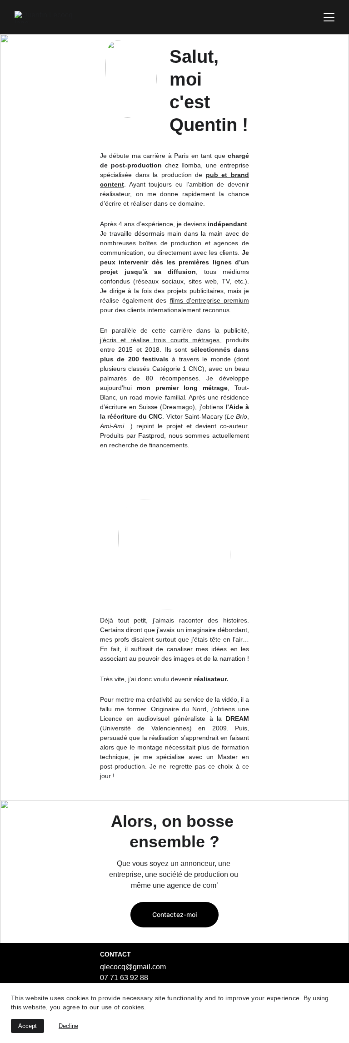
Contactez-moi (174, 914)
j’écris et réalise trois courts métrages (160, 340)
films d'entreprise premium (209, 300)
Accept (27, 1026)
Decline (68, 1026)
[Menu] (329, 17)
